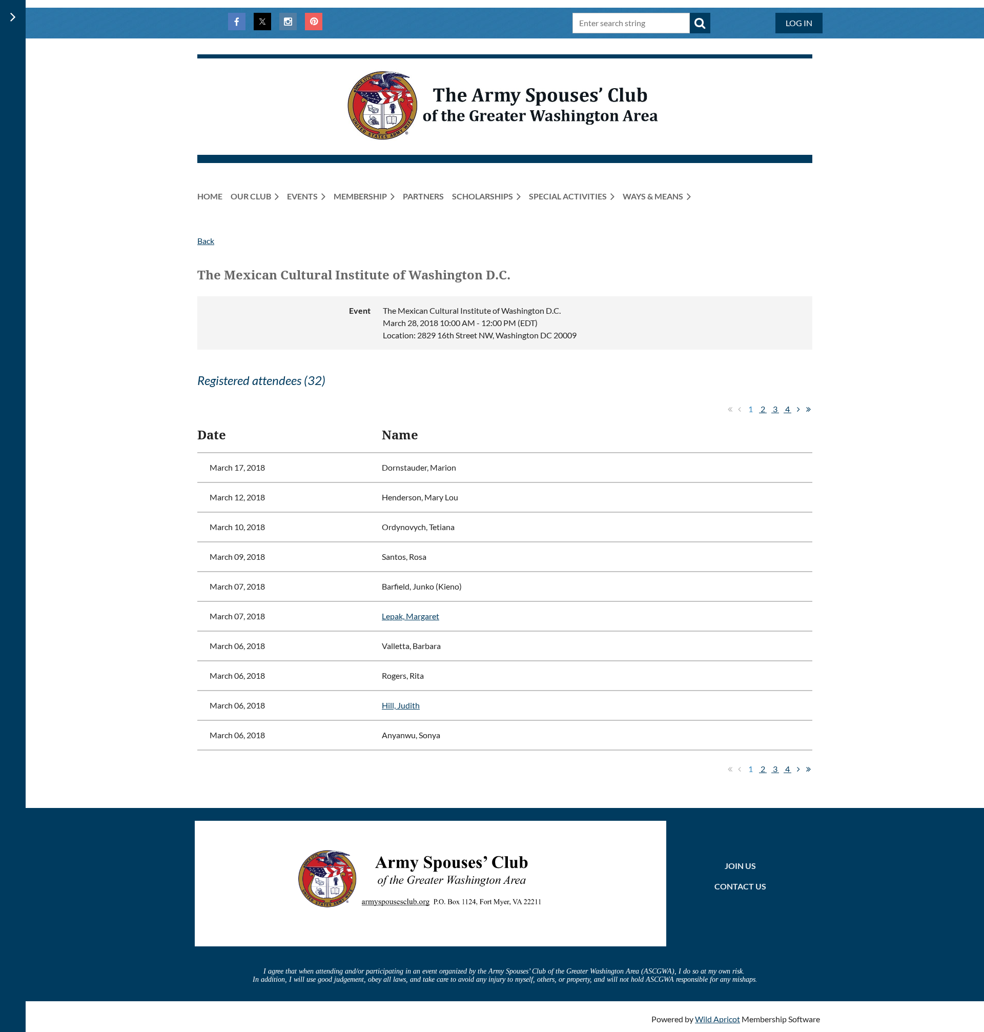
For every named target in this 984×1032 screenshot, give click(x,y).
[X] (262, 21)
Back (205, 241)
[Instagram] (288, 21)
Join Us (740, 866)
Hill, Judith (401, 705)
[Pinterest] (313, 21)
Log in (799, 23)
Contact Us (740, 886)
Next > (798, 409)
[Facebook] (236, 21)
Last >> (808, 409)
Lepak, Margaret (410, 616)
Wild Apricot (717, 1019)
